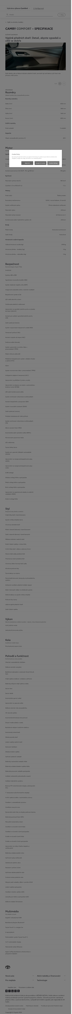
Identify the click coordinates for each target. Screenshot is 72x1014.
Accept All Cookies (40, 163)
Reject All (27, 163)
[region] (35, 158)
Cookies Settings (53, 163)
